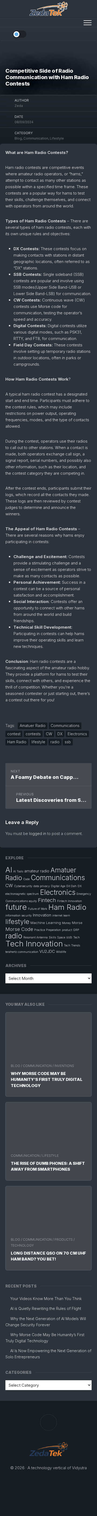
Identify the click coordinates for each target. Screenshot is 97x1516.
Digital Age (58, 886)
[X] (88, 33)
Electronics (77, 734)
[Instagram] (81, 33)
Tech (76, 937)
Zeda (19, 106)
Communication (37, 1066)
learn (66, 915)
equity (33, 901)
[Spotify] (60, 33)
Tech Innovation (34, 943)
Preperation (53, 930)
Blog (15, 1066)
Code (26, 879)
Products (63, 1239)
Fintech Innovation (69, 901)
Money (66, 923)
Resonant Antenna (35, 937)
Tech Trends (72, 945)
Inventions (64, 1066)
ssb (68, 742)
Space (61, 937)
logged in (37, 833)
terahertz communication (21, 952)
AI (8, 869)
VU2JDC (47, 951)
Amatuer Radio (33, 725)
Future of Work (37, 909)
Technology (22, 1245)
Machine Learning (45, 923)
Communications (65, 725)
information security (18, 915)
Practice (39, 930)
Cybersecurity (23, 886)
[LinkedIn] (74, 33)
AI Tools (18, 871)
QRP (76, 930)
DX (60, 734)
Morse (77, 923)
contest (13, 734)
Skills (52, 937)
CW (49, 734)
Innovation (42, 915)
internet (57, 915)
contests (33, 734)
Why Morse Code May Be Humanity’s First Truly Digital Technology (46, 1079)
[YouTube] (67, 33)
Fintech (47, 900)
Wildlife (61, 952)
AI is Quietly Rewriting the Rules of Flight (45, 1308)
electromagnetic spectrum (22, 894)
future (16, 907)
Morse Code (19, 929)
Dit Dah (71, 886)
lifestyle (38, 742)
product (67, 930)
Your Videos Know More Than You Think (46, 1298)
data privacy (41, 886)
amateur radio (36, 870)
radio (55, 742)
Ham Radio (16, 742)
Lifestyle (50, 1156)
